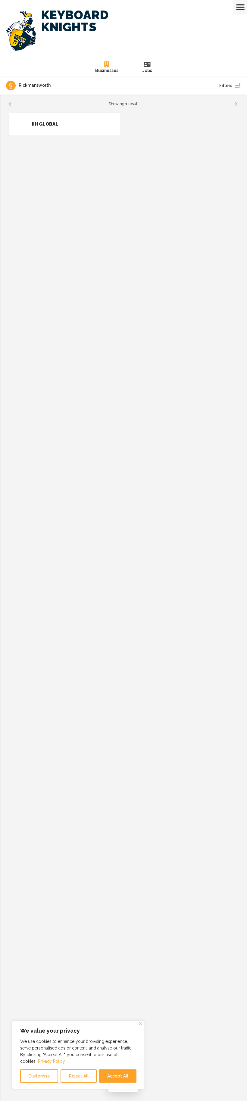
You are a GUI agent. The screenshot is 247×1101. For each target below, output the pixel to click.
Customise (39, 1076)
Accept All (117, 1076)
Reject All (79, 1076)
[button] (240, 7)
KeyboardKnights (75, 21)
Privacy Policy (51, 1061)
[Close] (140, 1023)
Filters (225, 85)
